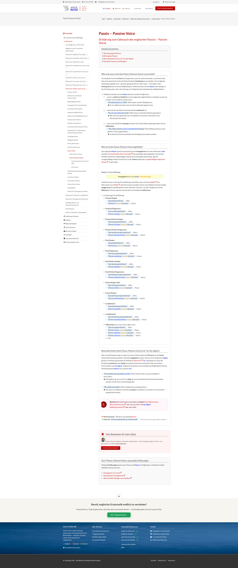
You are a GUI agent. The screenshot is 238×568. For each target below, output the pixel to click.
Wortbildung (70, 209)
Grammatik (117, 19)
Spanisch (76, 544)
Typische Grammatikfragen (74, 38)
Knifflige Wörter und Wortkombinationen (72, 204)
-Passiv (74, 167)
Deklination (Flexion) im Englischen (77, 195)
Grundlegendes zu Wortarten (75, 45)
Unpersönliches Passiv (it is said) (80, 162)
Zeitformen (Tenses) (72, 216)
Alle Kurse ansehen (165, 8)
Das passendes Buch (72, 238)
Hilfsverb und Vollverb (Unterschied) (74, 97)
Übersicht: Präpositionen (76, 85)
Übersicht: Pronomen (76, 81)
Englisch (109, 19)
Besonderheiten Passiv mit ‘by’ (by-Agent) (118, 59)
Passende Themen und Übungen (115, 61)
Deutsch (85, 544)
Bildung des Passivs (110, 56)
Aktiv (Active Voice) (75, 154)
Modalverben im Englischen (113, 476)
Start (103, 19)
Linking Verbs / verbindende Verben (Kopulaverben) (76, 131)
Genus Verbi (156, 19)
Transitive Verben (73, 177)
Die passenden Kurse (72, 242)
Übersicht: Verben (141, 19)
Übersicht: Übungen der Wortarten (77, 199)
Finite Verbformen (73, 143)
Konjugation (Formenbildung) (76, 105)
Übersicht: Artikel (75, 62)
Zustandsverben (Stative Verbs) (77, 127)
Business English (71, 231)
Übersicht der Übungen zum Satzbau (116, 478)
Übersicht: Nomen (76, 77)
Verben (72, 92)
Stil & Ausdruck (70, 227)
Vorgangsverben (72, 136)
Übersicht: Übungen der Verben (77, 191)
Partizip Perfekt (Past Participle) (119, 154)
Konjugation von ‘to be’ (111, 473)
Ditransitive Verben (73, 184)
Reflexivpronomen (116, 407)
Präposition (136, 361)
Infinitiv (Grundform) (74, 123)
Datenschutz (162, 560)
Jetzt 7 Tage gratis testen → (119, 515)
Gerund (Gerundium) (74, 119)
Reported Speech (71, 223)
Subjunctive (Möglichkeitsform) (77, 116)
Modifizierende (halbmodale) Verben (76, 172)
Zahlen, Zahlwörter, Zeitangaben (76, 212)
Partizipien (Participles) (74, 109)
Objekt (115, 185)
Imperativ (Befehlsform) (75, 112)
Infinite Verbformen (73, 147)
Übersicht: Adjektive (76, 54)
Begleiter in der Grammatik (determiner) (74, 49)
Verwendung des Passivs (112, 53)
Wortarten (125, 19)
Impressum (171, 560)
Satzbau (68, 220)
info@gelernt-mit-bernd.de (106, 2)
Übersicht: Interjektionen (77, 67)
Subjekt (152, 182)
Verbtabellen (71, 188)
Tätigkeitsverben (72, 140)
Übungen (69, 235)
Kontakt (155, 2)
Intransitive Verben (73, 180)
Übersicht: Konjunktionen (77, 73)
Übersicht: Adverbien (77, 58)
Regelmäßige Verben (74, 101)
